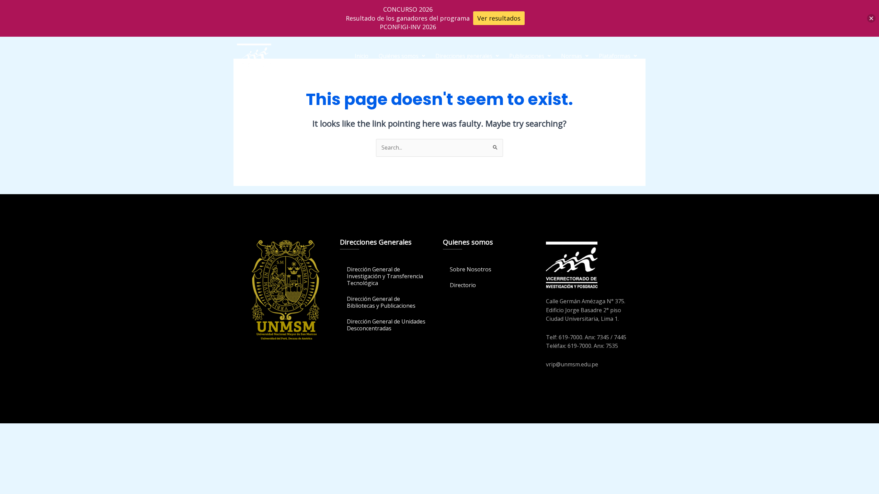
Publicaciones (526, 56)
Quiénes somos (399, 56)
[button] (402, 56)
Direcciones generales (463, 56)
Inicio (361, 56)
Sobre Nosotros (470, 269)
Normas (571, 56)
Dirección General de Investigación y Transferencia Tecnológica (385, 276)
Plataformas (614, 56)
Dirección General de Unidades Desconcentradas (386, 325)
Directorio (463, 285)
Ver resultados (499, 18)
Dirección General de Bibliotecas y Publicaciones (381, 302)
